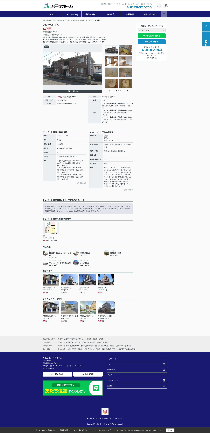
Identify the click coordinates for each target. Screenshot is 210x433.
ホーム (52, 14)
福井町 (99, 342)
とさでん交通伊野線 (86, 346)
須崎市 (101, 339)
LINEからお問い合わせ (151, 36)
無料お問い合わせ (151, 42)
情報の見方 (83, 183)
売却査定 (111, 14)
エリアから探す (72, 14)
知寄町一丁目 (110, 349)
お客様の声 (111, 370)
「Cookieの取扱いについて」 (141, 430)
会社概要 (130, 14)
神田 (80, 342)
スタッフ (110, 364)
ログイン (159, 6)
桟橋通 (71, 342)
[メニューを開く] (164, 14)
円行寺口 (91, 349)
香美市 (95, 339)
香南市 (89, 339)
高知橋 (80, 349)
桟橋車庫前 (121, 103)
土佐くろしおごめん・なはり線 (120, 346)
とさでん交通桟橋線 (109, 103)
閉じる (170, 430)
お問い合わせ (149, 14)
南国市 (72, 339)
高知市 (49, 35)
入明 (85, 349)
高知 (59, 349)
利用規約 (91, 418)
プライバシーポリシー (104, 418)
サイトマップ (119, 418)
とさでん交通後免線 (101, 346)
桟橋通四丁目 (122, 110)
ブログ (109, 375)
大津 (65, 342)
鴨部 (85, 342)
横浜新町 (55, 35)
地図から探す (91, 14)
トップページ (111, 359)
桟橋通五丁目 (121, 349)
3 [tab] (120, 90)
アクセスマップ (112, 380)
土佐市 (66, 339)
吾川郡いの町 (80, 339)
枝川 (94, 342)
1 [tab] (116, 90)
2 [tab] (118, 90)
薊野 (64, 349)
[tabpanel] (118, 66)
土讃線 (60, 346)
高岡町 (60, 342)
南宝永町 (106, 342)
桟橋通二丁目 (122, 117)
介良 (76, 342)
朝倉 (89, 342)
